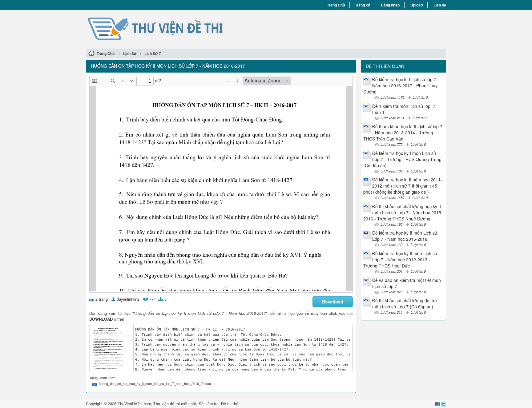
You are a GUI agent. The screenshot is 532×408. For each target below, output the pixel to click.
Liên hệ (439, 5)
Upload (416, 5)
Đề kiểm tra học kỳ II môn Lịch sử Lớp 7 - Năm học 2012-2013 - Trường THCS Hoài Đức (400, 259)
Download (332, 302)
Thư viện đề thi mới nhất (174, 403)
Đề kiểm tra (209, 403)
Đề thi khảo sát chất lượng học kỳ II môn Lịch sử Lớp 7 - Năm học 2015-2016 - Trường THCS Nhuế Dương (403, 212)
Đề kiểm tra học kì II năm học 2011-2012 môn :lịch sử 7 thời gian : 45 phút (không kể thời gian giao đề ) (402, 185)
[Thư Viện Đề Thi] (176, 28)
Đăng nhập (390, 5)
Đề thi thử (230, 403)
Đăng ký (363, 5)
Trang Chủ (336, 5)
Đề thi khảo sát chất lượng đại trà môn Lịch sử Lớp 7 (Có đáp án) (404, 303)
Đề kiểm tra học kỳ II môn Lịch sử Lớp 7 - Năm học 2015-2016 (404, 236)
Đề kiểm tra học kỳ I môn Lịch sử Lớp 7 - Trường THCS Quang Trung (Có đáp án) (402, 159)
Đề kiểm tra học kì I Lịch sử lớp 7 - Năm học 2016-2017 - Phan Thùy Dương (401, 85)
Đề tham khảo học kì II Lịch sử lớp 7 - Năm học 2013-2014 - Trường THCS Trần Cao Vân (402, 132)
